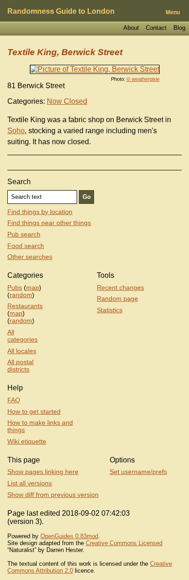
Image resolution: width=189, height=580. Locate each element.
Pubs (14, 287)
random (21, 294)
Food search (25, 245)
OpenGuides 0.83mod (69, 536)
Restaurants (25, 306)
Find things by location (39, 211)
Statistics (109, 310)
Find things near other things (49, 222)
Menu (173, 12)
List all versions (29, 483)
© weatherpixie (143, 79)
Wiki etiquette (26, 441)
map (32, 287)
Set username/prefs (138, 471)
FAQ (13, 400)
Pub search (23, 234)
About (131, 27)
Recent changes (120, 287)
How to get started (34, 411)
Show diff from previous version (53, 494)
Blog (179, 27)
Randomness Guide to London (61, 11)
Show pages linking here (42, 471)
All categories (22, 335)
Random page (117, 298)
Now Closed (67, 101)
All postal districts (20, 365)
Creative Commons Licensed (124, 543)
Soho (16, 131)
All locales (21, 351)
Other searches (29, 256)
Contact (156, 27)
